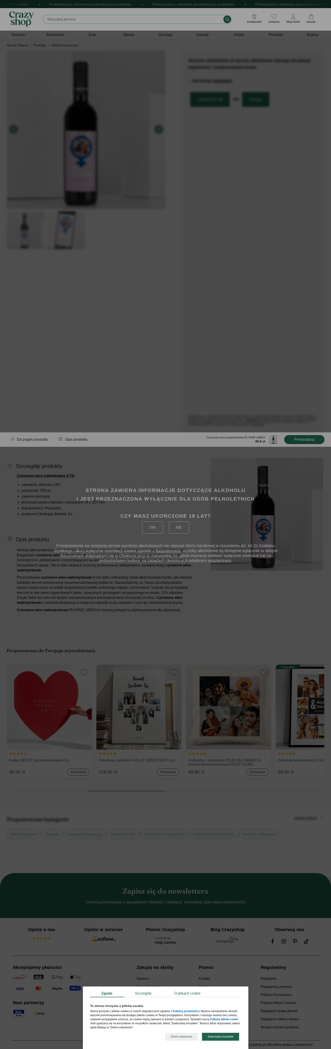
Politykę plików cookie (224, 1019)
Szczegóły (143, 993)
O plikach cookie (187, 993)
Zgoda (106, 993)
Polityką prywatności (186, 1011)
